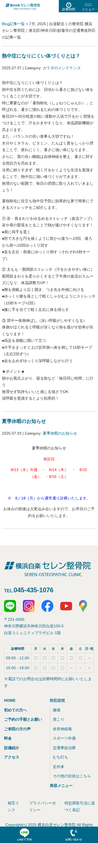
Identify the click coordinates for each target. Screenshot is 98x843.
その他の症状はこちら (72, 776)
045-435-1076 (33, 590)
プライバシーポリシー (42, 806)
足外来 (58, 766)
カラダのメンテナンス (62, 68)
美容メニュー (61, 785)
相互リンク (13, 806)
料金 (8, 738)
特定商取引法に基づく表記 (80, 806)
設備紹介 (11, 748)
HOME (10, 700)
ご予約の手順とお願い (23, 719)
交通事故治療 (64, 748)
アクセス (11, 757)
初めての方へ (15, 710)
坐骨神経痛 (62, 729)
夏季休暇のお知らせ (24, 421)
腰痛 (56, 710)
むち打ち (60, 757)
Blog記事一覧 (13, 24)
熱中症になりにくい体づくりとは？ (41, 56)
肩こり (58, 719)
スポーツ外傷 (64, 738)
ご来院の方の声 (17, 729)
